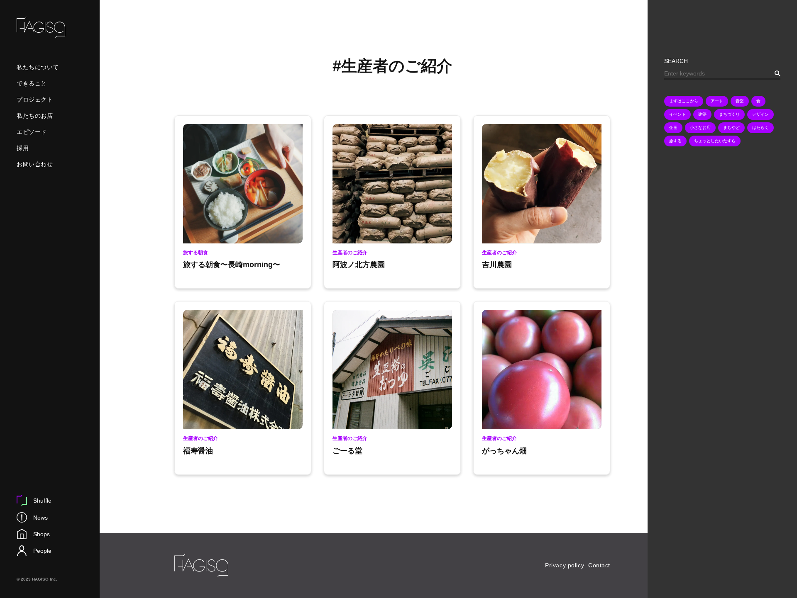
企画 (673, 127)
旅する (675, 141)
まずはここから (683, 101)
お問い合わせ (35, 164)
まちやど (731, 127)
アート (717, 101)
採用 (23, 148)
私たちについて (38, 67)
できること (32, 83)
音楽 (740, 101)
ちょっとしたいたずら (715, 141)
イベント (677, 114)
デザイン (760, 114)
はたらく (760, 127)
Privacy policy (564, 565)
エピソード (32, 132)
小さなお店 (700, 127)
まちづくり (729, 114)
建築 (702, 114)
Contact (599, 565)
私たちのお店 (35, 115)
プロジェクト (35, 99)
